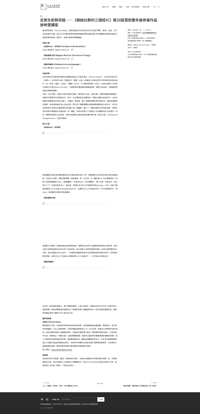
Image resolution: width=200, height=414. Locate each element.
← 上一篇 (60, 384)
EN (155, 7)
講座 (41, 16)
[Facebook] (42, 399)
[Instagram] (47, 399)
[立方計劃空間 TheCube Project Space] (50, 6)
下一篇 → (140, 384)
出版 (127, 7)
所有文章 (100, 383)
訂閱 (100, 399)
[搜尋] (158, 6)
